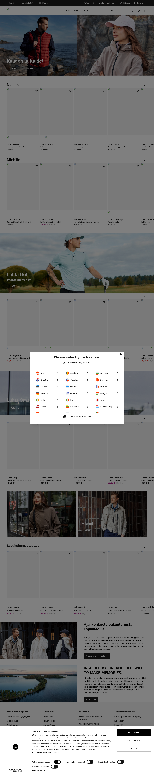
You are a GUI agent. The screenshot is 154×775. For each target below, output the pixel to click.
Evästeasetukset (39, 752)
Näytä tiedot (37, 770)
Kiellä (134, 748)
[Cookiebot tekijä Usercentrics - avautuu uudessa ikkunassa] (15, 770)
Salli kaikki (134, 733)
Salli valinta (134, 740)
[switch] (90, 762)
